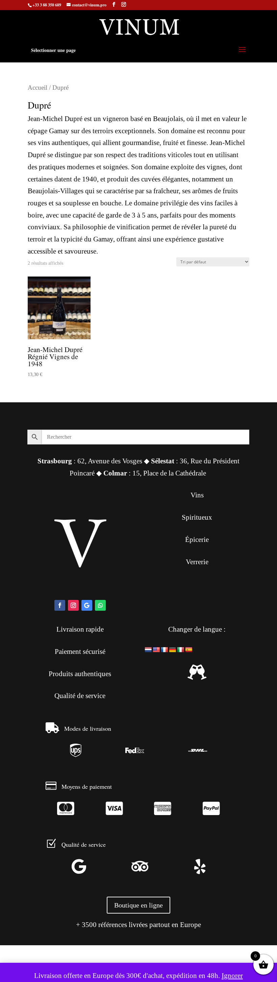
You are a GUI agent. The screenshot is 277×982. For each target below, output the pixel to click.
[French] (164, 650)
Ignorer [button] (232, 976)
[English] (156, 650)
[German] (172, 650)
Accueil (37, 87)
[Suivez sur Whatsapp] (100, 605)
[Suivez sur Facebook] (59, 605)
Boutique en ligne (138, 905)
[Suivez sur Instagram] (73, 605)
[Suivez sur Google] (86, 605)
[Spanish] (189, 650)
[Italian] (180, 650)
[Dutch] (148, 650)
